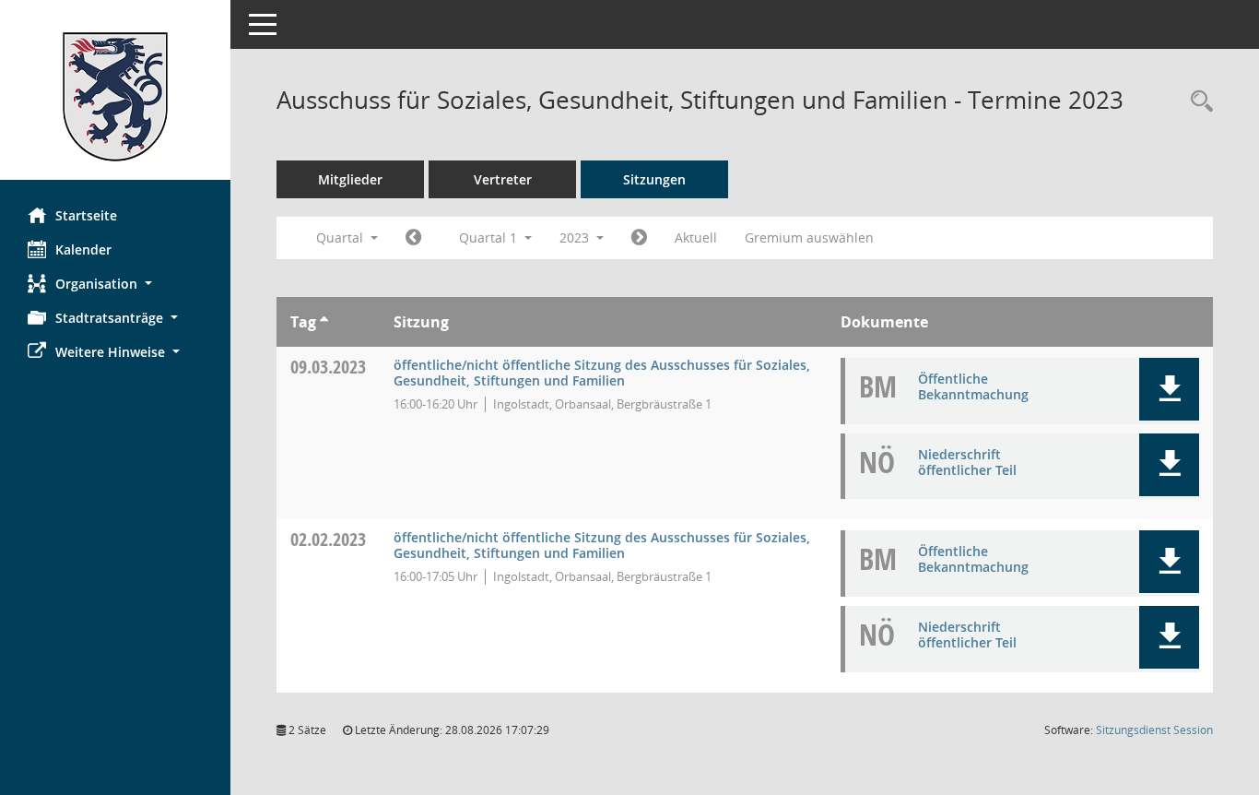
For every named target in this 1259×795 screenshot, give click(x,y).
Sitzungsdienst (1154, 730)
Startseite (86, 215)
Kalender (83, 249)
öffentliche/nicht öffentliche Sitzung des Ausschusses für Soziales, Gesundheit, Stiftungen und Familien (602, 372)
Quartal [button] (341, 237)
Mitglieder (350, 179)
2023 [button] (576, 237)
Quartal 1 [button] (490, 237)
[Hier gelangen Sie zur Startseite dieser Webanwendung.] (115, 96)
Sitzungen (654, 179)
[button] (115, 284)
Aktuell (696, 237)
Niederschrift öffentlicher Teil (967, 462)
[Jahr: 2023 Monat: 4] (639, 238)
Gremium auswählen (809, 237)
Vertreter (503, 179)
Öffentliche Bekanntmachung (973, 386)
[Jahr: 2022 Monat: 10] (413, 238)
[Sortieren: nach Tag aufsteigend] (324, 322)
